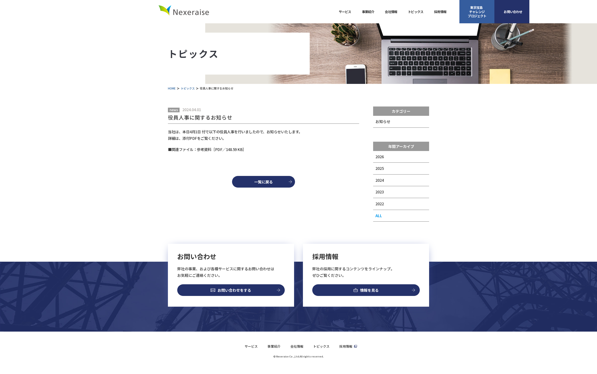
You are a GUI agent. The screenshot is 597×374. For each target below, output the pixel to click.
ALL (378, 215)
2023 (379, 192)
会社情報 (296, 346)
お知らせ (382, 121)
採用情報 (440, 11)
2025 (379, 168)
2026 (379, 156)
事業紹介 (274, 346)
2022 (379, 203)
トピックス (415, 11)
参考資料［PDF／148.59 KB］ (221, 149)
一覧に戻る (263, 182)
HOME (172, 88)
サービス (251, 346)
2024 (379, 180)
